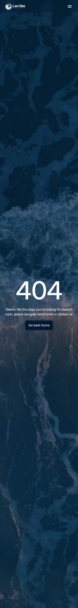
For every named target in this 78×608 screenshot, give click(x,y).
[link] (25, 6)
